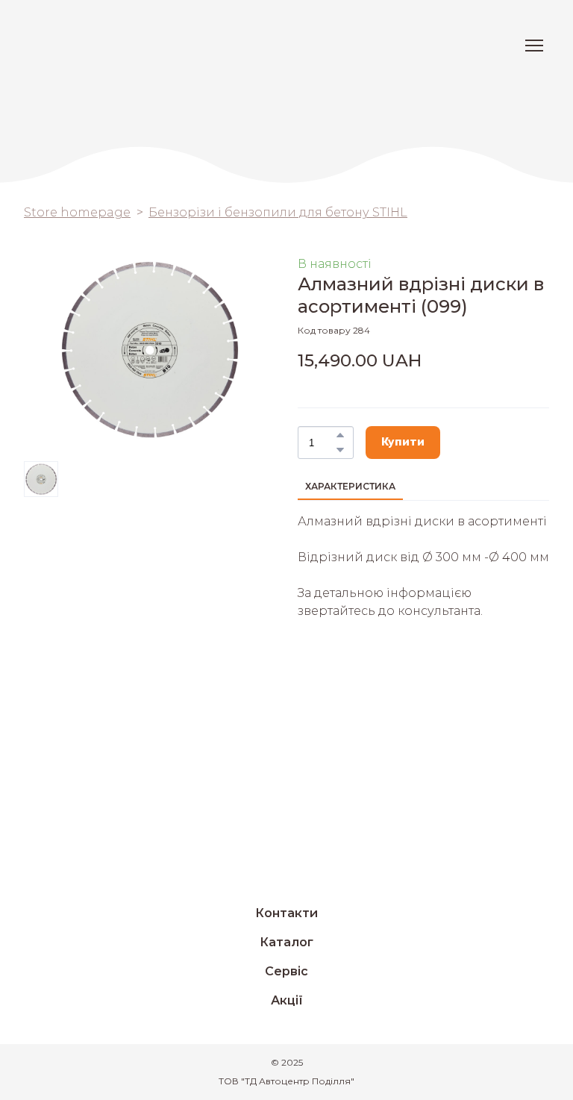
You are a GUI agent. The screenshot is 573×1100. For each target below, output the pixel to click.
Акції (287, 1000)
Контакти (286, 913)
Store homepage (77, 212)
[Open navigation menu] (534, 45)
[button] (340, 435)
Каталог (286, 942)
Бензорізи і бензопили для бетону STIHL (277, 212)
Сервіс (286, 971)
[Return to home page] (77, 45)
